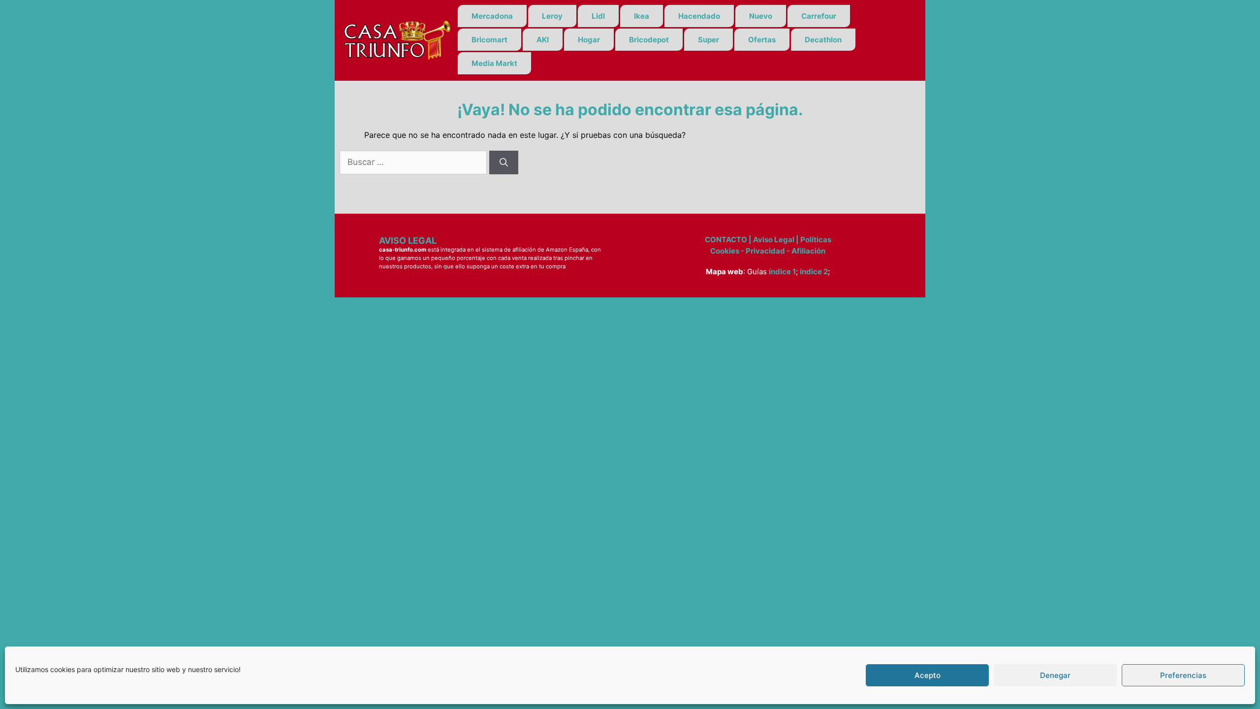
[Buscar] (503, 162)
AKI (542, 39)
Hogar (589, 39)
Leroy (552, 16)
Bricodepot (649, 39)
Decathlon (823, 39)
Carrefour (818, 16)
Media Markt (494, 63)
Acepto (927, 675)
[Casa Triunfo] (396, 39)
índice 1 (782, 271)
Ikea (641, 16)
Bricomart (489, 39)
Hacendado (699, 16)
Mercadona (492, 16)
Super (708, 39)
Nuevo (760, 16)
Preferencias (1183, 675)
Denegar (1055, 675)
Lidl (598, 16)
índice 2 (814, 271)
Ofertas (762, 39)
